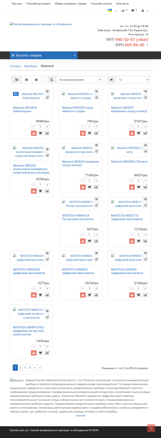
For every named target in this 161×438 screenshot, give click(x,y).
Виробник (30, 66)
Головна (15, 66)
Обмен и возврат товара (70, 3)
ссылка (80, 415)
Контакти (122, 3)
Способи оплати (101, 3)
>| (40, 367)
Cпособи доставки (38, 3)
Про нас (17, 3)
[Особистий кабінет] (145, 10)
